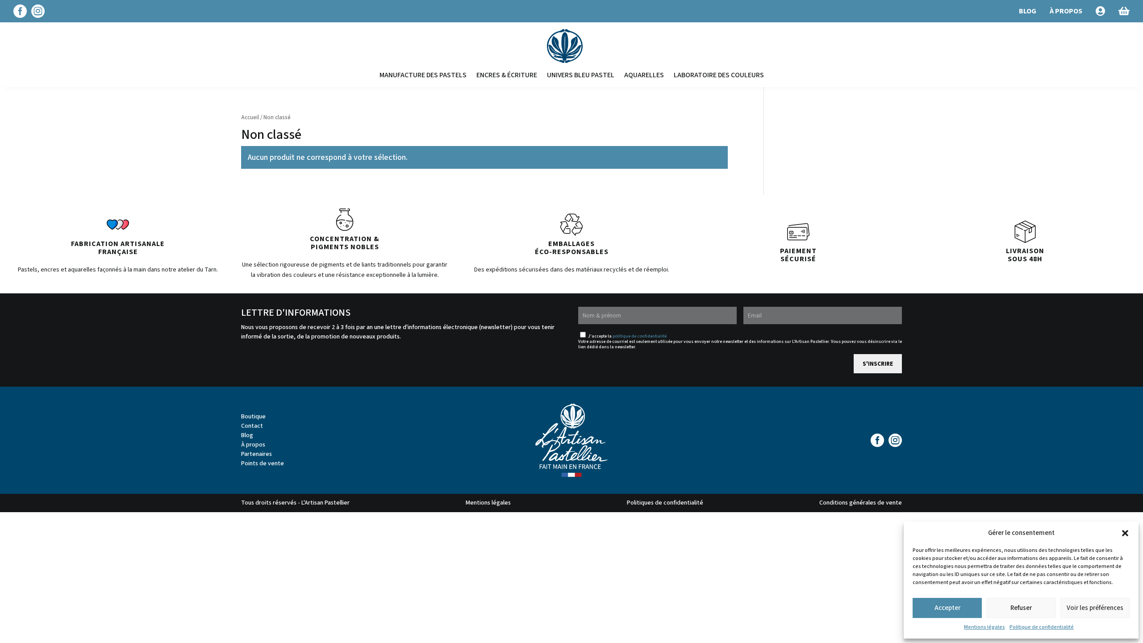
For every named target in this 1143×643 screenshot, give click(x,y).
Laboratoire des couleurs (719, 75)
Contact (252, 426)
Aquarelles (644, 75)
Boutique (253, 416)
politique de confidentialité (640, 336)
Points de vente (262, 463)
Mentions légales (984, 627)
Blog (247, 435)
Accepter (947, 608)
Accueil (250, 117)
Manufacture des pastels (423, 75)
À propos (253, 444)
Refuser (1021, 608)
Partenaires (256, 454)
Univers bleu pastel (580, 75)
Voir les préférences (1095, 608)
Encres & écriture (506, 75)
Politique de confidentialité (1042, 627)
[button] (1125, 533)
